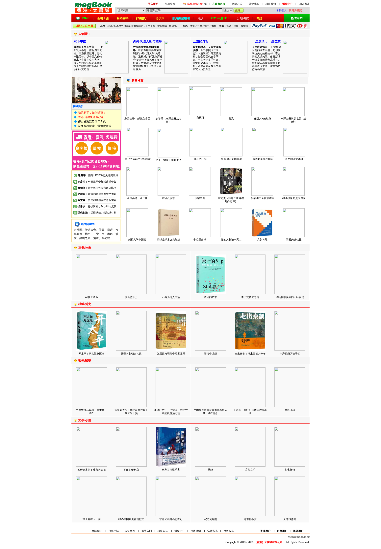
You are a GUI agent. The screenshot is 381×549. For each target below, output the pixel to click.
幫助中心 (179, 530)
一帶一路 (98, 233)
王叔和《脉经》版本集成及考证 (250, 412)
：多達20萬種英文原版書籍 (97, 200)
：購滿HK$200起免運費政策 (98, 175)
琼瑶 (110, 233)
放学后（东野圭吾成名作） (168, 120)
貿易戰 (106, 238)
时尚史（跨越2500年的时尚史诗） (231, 200)
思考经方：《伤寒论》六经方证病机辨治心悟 (171, 412)
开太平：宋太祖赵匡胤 (91, 353)
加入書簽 (304, 3)
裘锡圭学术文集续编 (168, 239)
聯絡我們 (271, 3)
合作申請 (114, 530)
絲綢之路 (84, 238)
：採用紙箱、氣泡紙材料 (102, 212)
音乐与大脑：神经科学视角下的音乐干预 (131, 412)
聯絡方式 (163, 530)
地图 (87, 233)
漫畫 (96, 238)
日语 (110, 229)
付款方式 (237, 3)
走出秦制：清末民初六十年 (250, 353)
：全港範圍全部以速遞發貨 (97, 181)
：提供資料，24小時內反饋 (100, 206)
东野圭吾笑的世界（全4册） (294, 120)
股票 (101, 229)
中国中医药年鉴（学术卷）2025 (91, 412)
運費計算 (254, 3)
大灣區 (78, 229)
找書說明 (195, 530)
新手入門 (146, 530)
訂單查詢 (170, 3)
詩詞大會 (90, 229)
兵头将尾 (262, 239)
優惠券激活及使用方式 (92, 121)
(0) (197, 3)
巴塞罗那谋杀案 (171, 469)
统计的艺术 (210, 297)
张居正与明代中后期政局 (171, 353)
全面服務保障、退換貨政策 (94, 126)
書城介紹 (97, 530)
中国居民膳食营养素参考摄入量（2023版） (210, 412)
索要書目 (130, 530)
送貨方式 (212, 530)
